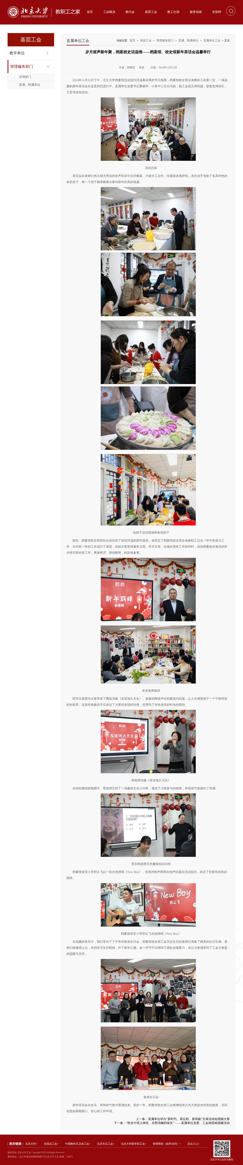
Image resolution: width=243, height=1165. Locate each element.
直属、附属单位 (29, 84)
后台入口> (193, 1143)
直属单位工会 (211, 40)
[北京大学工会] (44, 12)
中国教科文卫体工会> (78, 1143)
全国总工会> (51, 1143)
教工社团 (173, 11)
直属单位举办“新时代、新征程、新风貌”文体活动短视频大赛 (189, 1119)
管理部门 (25, 76)
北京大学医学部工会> (133, 1143)
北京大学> (31, 1143)
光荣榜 (216, 11)
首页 (90, 11)
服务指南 (196, 11)
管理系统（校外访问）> (167, 1143)
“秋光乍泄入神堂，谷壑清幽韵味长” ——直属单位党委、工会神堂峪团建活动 (178, 1123)
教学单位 (17, 53)
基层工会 (151, 11)
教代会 (130, 11)
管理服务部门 (21, 66)
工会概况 (109, 11)
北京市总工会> (105, 1143)
